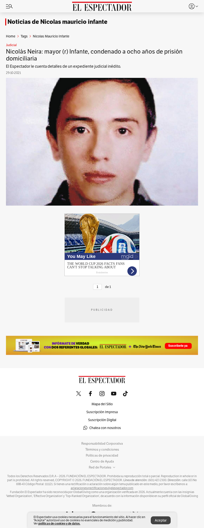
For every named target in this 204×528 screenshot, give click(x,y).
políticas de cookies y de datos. (59, 523)
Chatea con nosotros (105, 428)
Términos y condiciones (102, 449)
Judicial (11, 45)
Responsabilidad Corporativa (102, 443)
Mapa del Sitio (102, 404)
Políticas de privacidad (102, 455)
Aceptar (161, 520)
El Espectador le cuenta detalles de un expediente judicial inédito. (63, 66)
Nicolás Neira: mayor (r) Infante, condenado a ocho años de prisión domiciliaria (94, 55)
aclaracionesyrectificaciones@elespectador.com (102, 488)
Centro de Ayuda (102, 461)
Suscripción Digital (102, 420)
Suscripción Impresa (102, 412)
